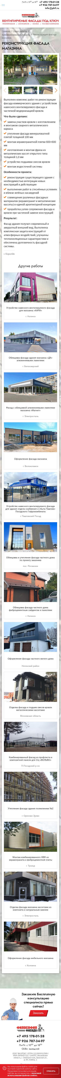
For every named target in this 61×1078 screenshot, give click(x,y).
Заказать (38, 1013)
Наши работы (20, 31)
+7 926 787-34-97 (49, 5)
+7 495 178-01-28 (49, 2)
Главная (6, 31)
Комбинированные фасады (16, 34)
